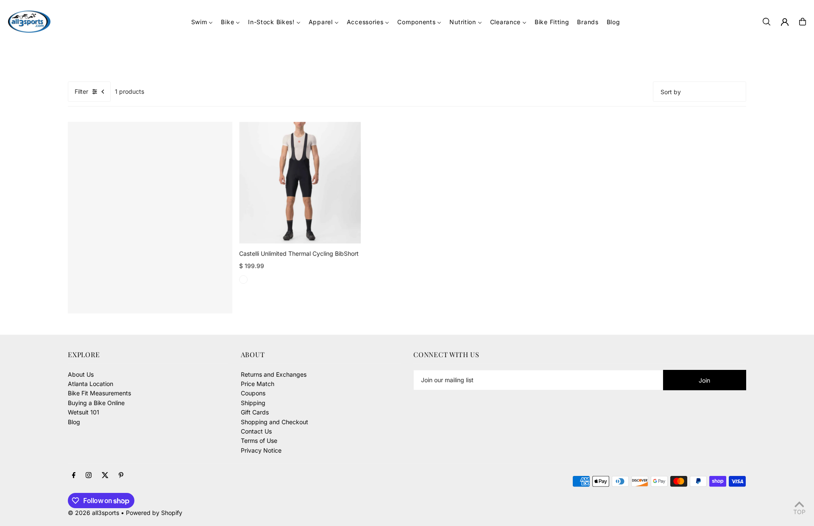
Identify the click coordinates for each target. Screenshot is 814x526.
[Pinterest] (121, 475)
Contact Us (256, 431)
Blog (74, 421)
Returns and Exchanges (274, 374)
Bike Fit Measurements (99, 393)
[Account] (785, 22)
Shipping (253, 402)
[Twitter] (105, 475)
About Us (81, 374)
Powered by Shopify (154, 512)
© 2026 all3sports (93, 512)
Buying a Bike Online (96, 402)
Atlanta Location (90, 383)
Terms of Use (259, 440)
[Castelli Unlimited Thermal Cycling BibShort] (300, 182)
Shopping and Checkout (274, 421)
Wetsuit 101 (83, 412)
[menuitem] (202, 22)
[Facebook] (73, 475)
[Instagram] (89, 475)
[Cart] (802, 21)
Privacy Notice (261, 450)
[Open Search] (766, 21)
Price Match (257, 383)
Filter (81, 91)
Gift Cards (255, 412)
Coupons (253, 393)
